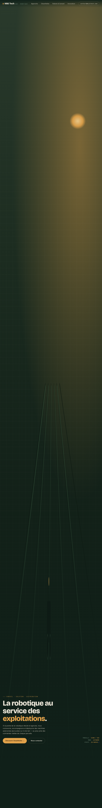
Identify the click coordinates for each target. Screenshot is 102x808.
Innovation (71, 3)
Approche (34, 3)
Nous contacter (36, 741)
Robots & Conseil (58, 3)
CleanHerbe (45, 3)
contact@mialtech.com (88, 3)
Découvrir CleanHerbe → (14, 741)
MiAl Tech (16, 3)
